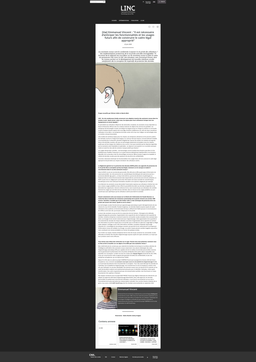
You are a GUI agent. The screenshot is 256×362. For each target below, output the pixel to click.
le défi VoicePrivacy (117, 283)
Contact (113, 357)
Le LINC (142, 20)
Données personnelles (138, 357)
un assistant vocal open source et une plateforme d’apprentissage (134, 262)
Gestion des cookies (96, 357)
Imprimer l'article (158, 27)
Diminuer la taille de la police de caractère (149, 27)
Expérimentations (124, 20)
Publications (134, 20)
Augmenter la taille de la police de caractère (153, 27)
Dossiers (114, 20)
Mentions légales (124, 357)
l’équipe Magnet (137, 253)
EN (154, 2)
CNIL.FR (163, 1)
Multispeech (154, 294)
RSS (106, 357)
